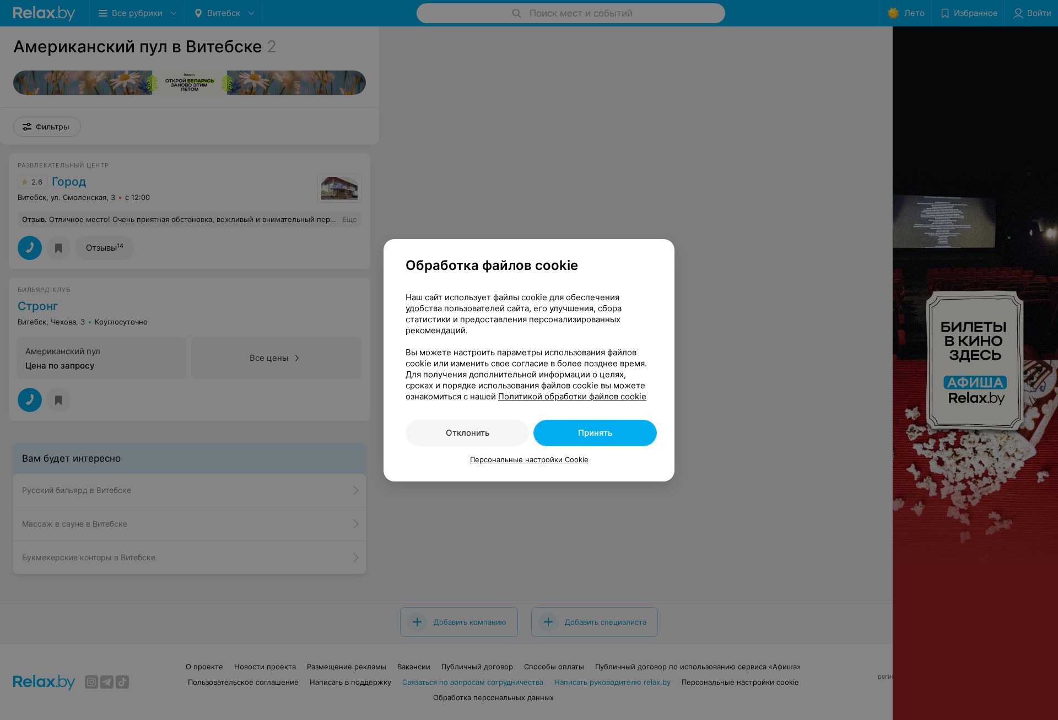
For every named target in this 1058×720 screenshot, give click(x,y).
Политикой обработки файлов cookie (572, 396)
